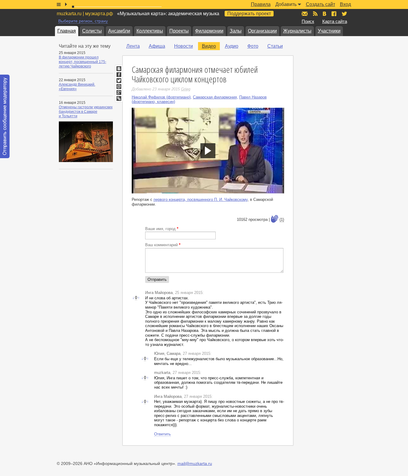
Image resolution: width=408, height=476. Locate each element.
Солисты (92, 30)
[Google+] (118, 92)
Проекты (179, 30)
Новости (183, 46)
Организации (262, 30)
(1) (282, 219)
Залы (236, 30)
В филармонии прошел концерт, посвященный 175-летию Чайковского (82, 61)
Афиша (157, 46)
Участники (329, 30)
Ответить (162, 434)
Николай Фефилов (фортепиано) (161, 97)
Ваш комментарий (162, 245)
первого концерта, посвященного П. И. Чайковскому (201, 199)
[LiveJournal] (118, 98)
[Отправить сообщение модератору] (5, 116)
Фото (252, 46)
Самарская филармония (215, 97)
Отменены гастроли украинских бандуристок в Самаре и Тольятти (86, 111)
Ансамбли (119, 30)
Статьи (275, 46)
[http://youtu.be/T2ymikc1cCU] (208, 150)
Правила (261, 4)
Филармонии (209, 30)
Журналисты (297, 30)
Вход (345, 4)
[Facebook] (118, 74)
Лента (133, 46)
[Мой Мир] (118, 86)
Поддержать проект (249, 13)
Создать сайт (320, 4)
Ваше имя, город (161, 229)
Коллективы (149, 30)
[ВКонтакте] (118, 68)
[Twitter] (118, 80)
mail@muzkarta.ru (194, 463)
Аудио (231, 46)
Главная (66, 30)
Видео (209, 46)
